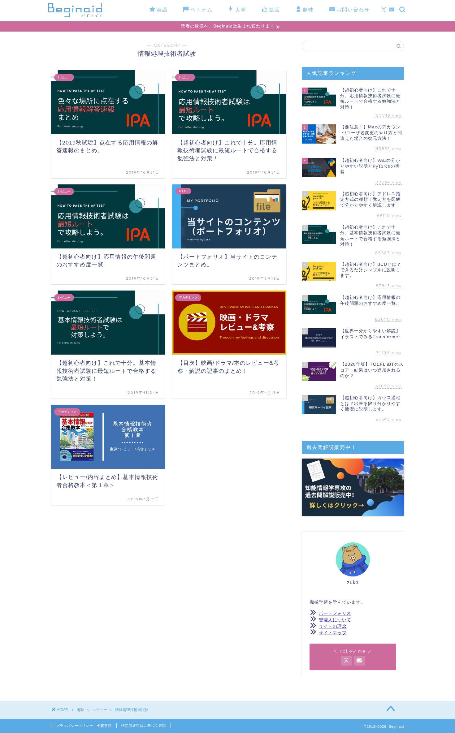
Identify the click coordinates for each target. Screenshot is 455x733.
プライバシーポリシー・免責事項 (84, 725)
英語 (162, 9)
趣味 (308, 9)
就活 (274, 9)
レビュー (99, 710)
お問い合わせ (353, 9)
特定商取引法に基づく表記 (143, 725)
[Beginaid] (75, 16)
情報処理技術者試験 (132, 710)
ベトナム (201, 9)
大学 (240, 9)
